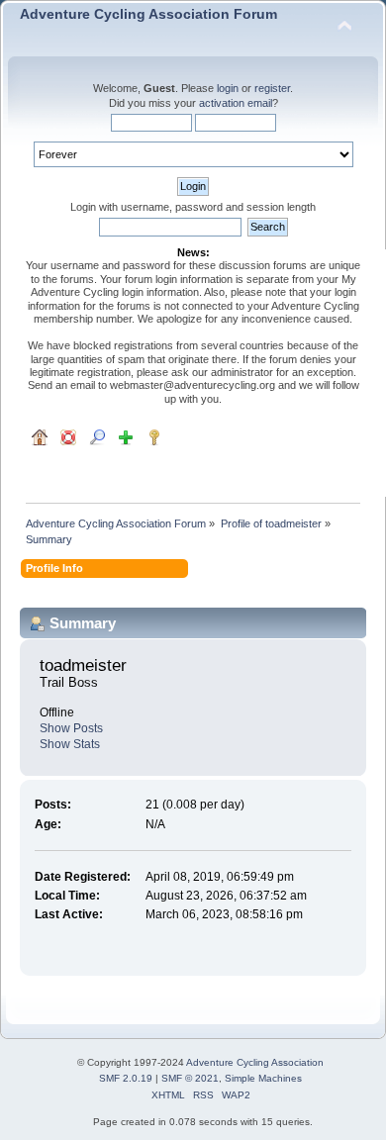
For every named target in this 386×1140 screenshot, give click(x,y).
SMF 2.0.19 (125, 1078)
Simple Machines (263, 1078)
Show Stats (70, 744)
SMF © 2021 (190, 1078)
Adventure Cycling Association (255, 1062)
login (228, 88)
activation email (235, 103)
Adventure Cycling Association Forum (148, 14)
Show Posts (71, 728)
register (272, 88)
